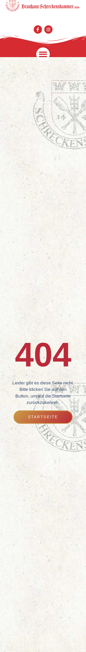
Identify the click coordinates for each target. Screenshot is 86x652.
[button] (43, 54)
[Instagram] (48, 29)
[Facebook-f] (38, 29)
